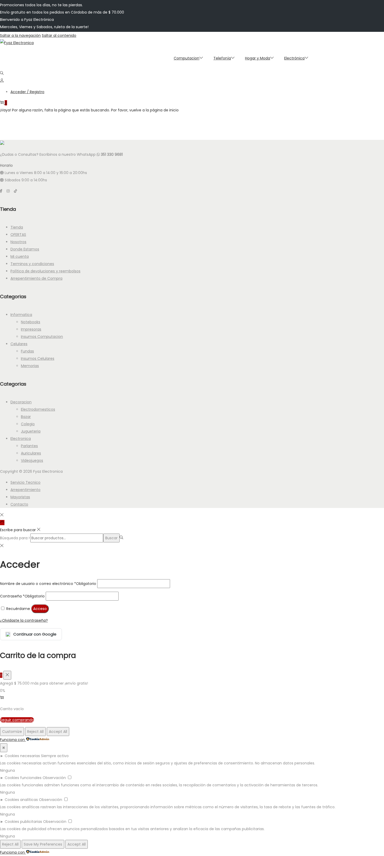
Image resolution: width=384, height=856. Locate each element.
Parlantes (29, 445)
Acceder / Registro (27, 91)
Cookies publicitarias (23, 821)
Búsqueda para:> (15, 538)
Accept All (58, 731)
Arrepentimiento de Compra (36, 278)
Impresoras (31, 329)
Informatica (21, 314)
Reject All (35, 731)
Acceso (40, 608)
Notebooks (30, 322)
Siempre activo (55, 755)
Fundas (27, 351)
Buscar (111, 538)
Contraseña (22, 596)
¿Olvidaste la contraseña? (24, 620)
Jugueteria (30, 431)
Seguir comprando (17, 719)
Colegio (28, 424)
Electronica (20, 438)
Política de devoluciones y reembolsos (45, 271)
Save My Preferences (43, 844)
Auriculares (31, 453)
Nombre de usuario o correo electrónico (48, 583)
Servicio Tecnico (25, 482)
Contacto (19, 504)
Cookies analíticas (21, 799)
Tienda (16, 227)
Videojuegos (32, 460)
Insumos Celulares (37, 358)
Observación (54, 777)
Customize (12, 731)
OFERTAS (18, 234)
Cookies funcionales (23, 777)
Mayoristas (20, 497)
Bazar (26, 416)
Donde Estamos (24, 249)
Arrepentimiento (25, 489)
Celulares (18, 343)
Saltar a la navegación (20, 35)
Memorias (30, 365)
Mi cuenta (19, 256)
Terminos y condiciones (32, 263)
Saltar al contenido (59, 35)
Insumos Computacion (42, 336)
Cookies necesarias (22, 755)
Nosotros (18, 241)
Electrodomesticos (38, 409)
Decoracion (21, 402)
